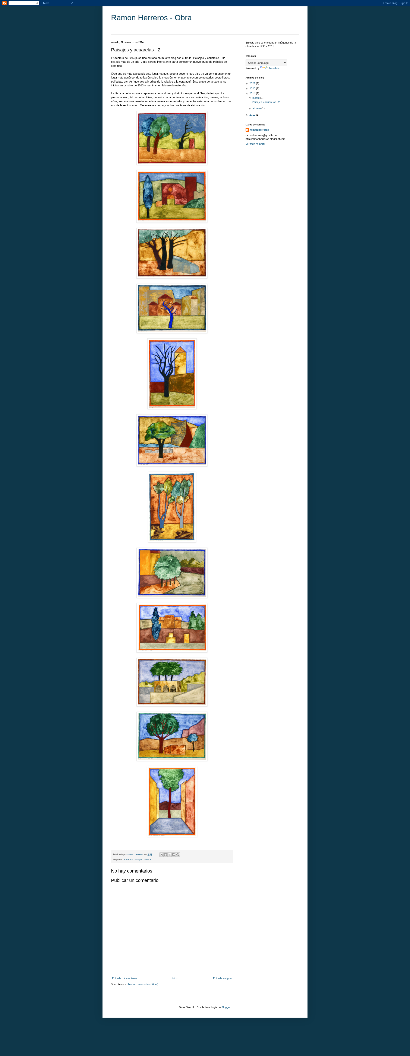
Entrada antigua (222, 978)
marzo (256, 97)
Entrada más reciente (124, 978)
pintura (147, 859)
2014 (252, 93)
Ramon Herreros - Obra (151, 17)
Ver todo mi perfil (255, 144)
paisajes (138, 859)
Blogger (225, 1007)
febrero (256, 108)
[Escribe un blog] (165, 854)
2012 (252, 114)
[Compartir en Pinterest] (178, 854)
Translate (274, 68)
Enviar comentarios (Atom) (142, 984)
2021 (252, 83)
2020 (252, 88)
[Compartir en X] (169, 854)
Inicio (175, 978)
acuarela (128, 859)
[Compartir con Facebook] (173, 854)
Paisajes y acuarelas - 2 (266, 102)
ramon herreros (259, 129)
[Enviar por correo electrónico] (161, 854)
